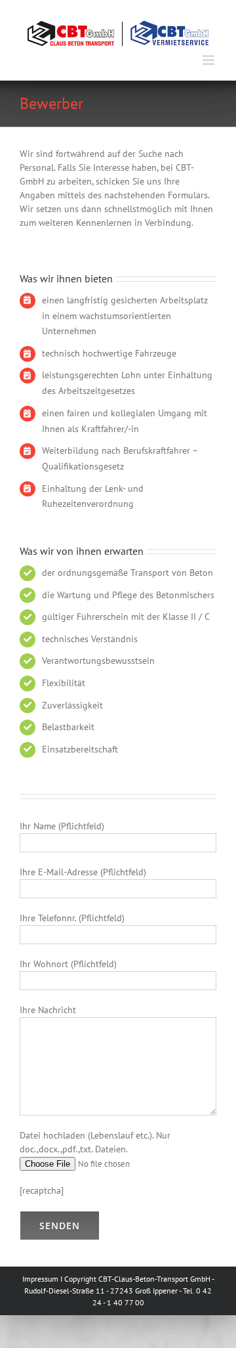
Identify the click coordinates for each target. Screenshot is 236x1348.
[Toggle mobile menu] (209, 57)
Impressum (40, 1275)
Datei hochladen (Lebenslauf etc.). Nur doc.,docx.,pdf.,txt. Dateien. (95, 1139)
